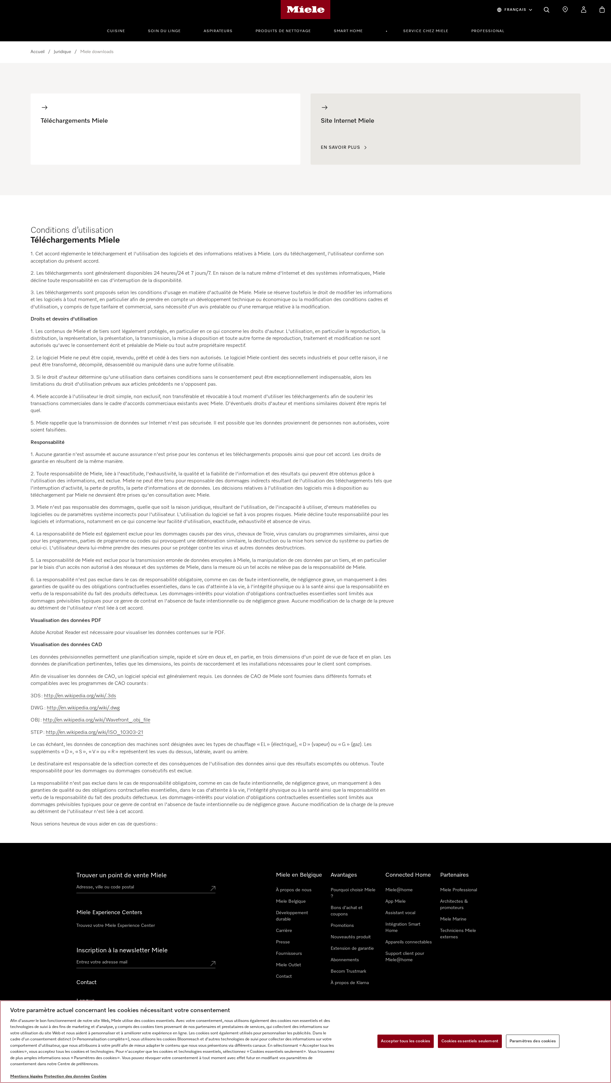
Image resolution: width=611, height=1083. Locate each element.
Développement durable (292, 916)
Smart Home (348, 31)
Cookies (99, 1076)
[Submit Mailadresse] (212, 963)
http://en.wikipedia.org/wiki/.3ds (80, 696)
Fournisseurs (289, 953)
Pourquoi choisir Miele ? (353, 893)
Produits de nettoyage (283, 31)
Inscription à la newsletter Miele (122, 950)
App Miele (395, 901)
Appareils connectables (408, 942)
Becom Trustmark (348, 971)
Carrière (284, 930)
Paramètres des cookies (532, 1041)
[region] (305, 1041)
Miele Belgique (291, 901)
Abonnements (345, 960)
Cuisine (116, 31)
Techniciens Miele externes (458, 933)
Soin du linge (164, 31)
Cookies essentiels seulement (469, 1041)
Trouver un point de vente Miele (121, 875)
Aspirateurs (218, 31)
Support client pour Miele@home (404, 956)
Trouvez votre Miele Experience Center (115, 925)
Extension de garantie (352, 948)
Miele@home (399, 890)
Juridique (62, 52)
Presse (283, 942)
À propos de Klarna (350, 983)
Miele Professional (458, 890)
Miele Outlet (288, 965)
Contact (284, 976)
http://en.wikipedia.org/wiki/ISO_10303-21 (94, 732)
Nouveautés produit (351, 937)
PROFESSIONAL (487, 31)
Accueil (38, 52)
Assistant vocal (400, 913)
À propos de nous (294, 890)
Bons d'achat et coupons (346, 911)
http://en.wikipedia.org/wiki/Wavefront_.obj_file (96, 720)
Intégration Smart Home (402, 927)
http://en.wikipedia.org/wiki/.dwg (83, 708)
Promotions (342, 925)
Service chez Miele (425, 31)
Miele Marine (453, 919)
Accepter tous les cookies (405, 1041)
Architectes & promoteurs (454, 904)
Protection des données (67, 1076)
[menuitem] (119, 30)
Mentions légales (26, 1076)
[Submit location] (212, 888)
